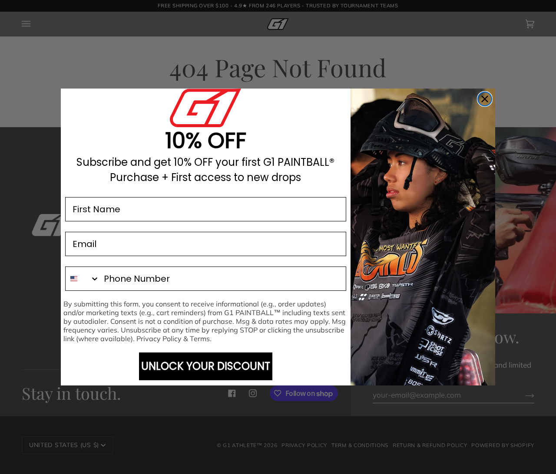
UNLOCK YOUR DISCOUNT (205, 366)
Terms (200, 338)
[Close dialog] (485, 99)
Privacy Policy (159, 338)
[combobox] (82, 278)
